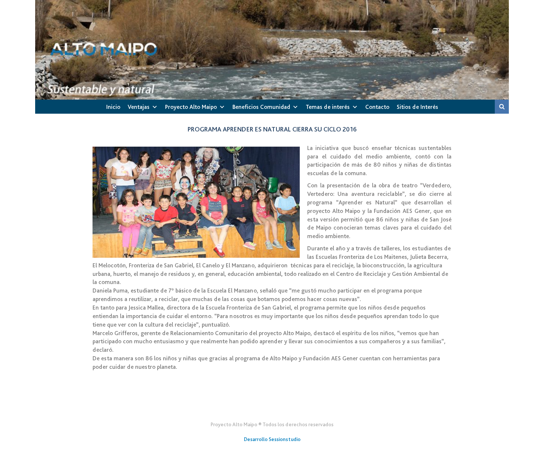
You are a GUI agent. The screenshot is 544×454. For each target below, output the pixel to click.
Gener (272, 406)
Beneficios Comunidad (261, 106)
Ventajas (139, 106)
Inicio (113, 106)
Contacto (377, 106)
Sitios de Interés (417, 106)
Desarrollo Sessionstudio (272, 439)
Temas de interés (328, 106)
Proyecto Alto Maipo (191, 106)
